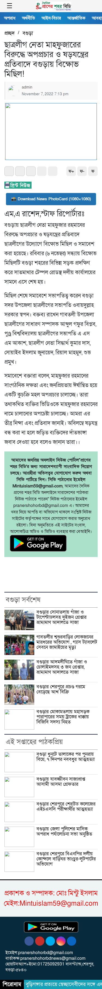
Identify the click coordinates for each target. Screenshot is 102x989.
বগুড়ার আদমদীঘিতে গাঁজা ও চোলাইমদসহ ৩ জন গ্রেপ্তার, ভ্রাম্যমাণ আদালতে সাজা (61, 667)
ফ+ (71, 171)
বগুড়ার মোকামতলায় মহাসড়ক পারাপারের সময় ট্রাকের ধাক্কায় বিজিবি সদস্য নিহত (62, 717)
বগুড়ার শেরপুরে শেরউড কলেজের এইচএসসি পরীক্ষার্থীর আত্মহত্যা (65, 806)
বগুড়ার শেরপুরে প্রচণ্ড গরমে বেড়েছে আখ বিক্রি (60, 689)
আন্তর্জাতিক (76, 18)
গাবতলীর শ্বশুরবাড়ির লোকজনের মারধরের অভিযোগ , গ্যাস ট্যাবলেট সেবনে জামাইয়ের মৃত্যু (66, 642)
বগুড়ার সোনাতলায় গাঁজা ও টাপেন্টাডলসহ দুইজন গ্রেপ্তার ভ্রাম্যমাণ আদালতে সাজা (61, 617)
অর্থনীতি (28, 18)
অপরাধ (10, 18)
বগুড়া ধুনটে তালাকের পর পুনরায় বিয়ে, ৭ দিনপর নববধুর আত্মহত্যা (65, 756)
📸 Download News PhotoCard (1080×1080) (51, 199)
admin (27, 87)
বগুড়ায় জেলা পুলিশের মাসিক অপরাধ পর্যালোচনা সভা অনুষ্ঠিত (64, 831)
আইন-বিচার (51, 18)
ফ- (82, 171)
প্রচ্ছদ (9, 33)
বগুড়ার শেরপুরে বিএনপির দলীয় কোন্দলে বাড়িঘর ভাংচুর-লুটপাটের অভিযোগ (66, 859)
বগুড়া (28, 33)
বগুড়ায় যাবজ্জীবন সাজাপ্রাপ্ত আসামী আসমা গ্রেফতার (60, 781)
